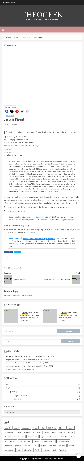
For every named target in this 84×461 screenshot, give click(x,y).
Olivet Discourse (25, 441)
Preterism (8, 446)
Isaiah (49, 437)
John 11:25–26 (14, 238)
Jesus (11, 268)
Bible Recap (52, 428)
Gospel (70, 432)
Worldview (63, 450)
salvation (62, 446)
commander (9, 432)
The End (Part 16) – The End (16, 369)
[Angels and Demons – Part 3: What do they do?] (50, 316)
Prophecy (27, 446)
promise (18, 446)
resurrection (18, 268)
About (8, 384)
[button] (3, 29)
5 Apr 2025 (63, 320)
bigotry (62, 428)
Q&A (35, 446)
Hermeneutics (32, 437)
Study (19, 450)
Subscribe (68, 331)
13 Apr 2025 (24, 320)
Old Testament (10, 441)
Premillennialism (63, 441)
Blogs (36, 312)
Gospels (8, 437)
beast (35, 428)
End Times (18, 399)
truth (54, 450)
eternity (46, 432)
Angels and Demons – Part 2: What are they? (22, 363)
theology (46, 450)
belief (42, 428)
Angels (16, 428)
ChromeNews (48, 459)
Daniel (19, 432)
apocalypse (26, 428)
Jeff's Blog (10, 115)
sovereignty (9, 450)
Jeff (6, 124)
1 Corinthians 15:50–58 (18, 161)
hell (23, 437)
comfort (70, 428)
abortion (8, 428)
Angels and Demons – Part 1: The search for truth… (24, 366)
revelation (52, 446)
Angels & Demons (27, 312)
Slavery (71, 446)
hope (42, 437)
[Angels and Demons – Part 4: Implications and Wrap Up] (11, 316)
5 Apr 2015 (13, 124)
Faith (54, 432)
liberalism (64, 437)
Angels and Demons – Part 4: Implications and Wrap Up (25, 356)
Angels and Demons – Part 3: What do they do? (23, 359)
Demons (27, 432)
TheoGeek (42, 14)
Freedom (62, 432)
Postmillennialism (48, 441)
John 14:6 (13, 217)
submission (28, 450)
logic (73, 437)
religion (43, 446)
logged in (16, 295)
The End (37, 450)
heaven (16, 437)
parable (36, 441)
